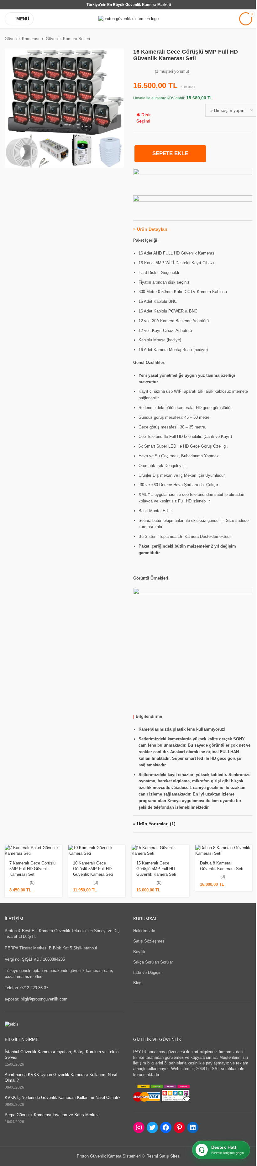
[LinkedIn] (192, 1127)
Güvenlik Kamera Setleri (68, 38)
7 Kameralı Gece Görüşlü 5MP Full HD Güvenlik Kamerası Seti (32, 869)
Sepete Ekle (170, 153)
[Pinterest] (179, 1127)
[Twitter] (152, 1127)
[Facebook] (165, 1127)
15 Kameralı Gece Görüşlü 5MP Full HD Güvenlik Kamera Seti (156, 869)
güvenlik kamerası (86, 970)
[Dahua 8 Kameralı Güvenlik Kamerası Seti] (224, 850)
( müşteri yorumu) (172, 71)
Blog (137, 982)
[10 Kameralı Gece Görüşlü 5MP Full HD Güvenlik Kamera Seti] (97, 850)
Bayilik (139, 951)
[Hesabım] (230, 19)
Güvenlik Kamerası (22, 38)
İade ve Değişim (148, 972)
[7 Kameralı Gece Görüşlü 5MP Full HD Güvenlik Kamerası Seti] (33, 850)
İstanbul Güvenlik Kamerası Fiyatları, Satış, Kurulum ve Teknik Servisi (62, 1054)
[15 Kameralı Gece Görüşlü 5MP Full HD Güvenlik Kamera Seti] (160, 850)
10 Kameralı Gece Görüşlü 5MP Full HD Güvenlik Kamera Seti (93, 869)
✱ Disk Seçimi (143, 117)
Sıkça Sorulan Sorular (153, 962)
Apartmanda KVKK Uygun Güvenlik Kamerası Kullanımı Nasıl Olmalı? (61, 1077)
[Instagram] (138, 1127)
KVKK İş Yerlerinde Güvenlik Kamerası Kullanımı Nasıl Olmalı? (62, 1097)
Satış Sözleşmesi (149, 941)
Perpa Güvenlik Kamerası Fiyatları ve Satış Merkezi (52, 1114)
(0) (32, 882)
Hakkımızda (144, 930)
